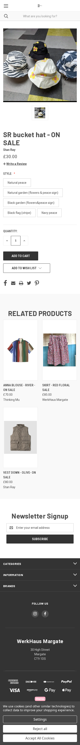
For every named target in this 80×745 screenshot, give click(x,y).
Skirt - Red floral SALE (56, 387)
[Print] (21, 283)
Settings (40, 719)
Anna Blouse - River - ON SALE (19, 387)
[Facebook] (5, 283)
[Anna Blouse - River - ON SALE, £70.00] (20, 350)
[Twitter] (29, 283)
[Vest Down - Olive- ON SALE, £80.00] (20, 437)
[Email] (13, 283)
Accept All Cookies (40, 738)
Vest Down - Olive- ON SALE (19, 475)
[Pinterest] (37, 283)
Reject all (40, 728)
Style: (8, 173)
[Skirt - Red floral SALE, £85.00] (59, 350)
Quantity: (10, 231)
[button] (15, 164)
